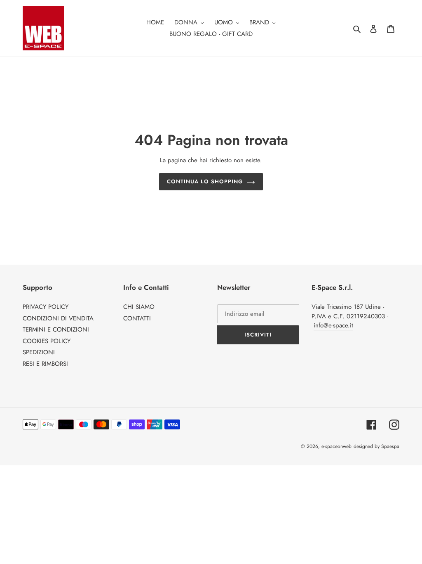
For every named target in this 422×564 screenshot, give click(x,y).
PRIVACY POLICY (45, 306)
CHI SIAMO (139, 306)
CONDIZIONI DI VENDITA (58, 318)
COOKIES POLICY (46, 341)
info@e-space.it (333, 325)
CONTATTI (137, 318)
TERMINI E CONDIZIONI (56, 329)
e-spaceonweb (336, 446)
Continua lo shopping (205, 181)
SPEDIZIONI (39, 352)
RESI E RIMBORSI (45, 363)
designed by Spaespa (376, 446)
